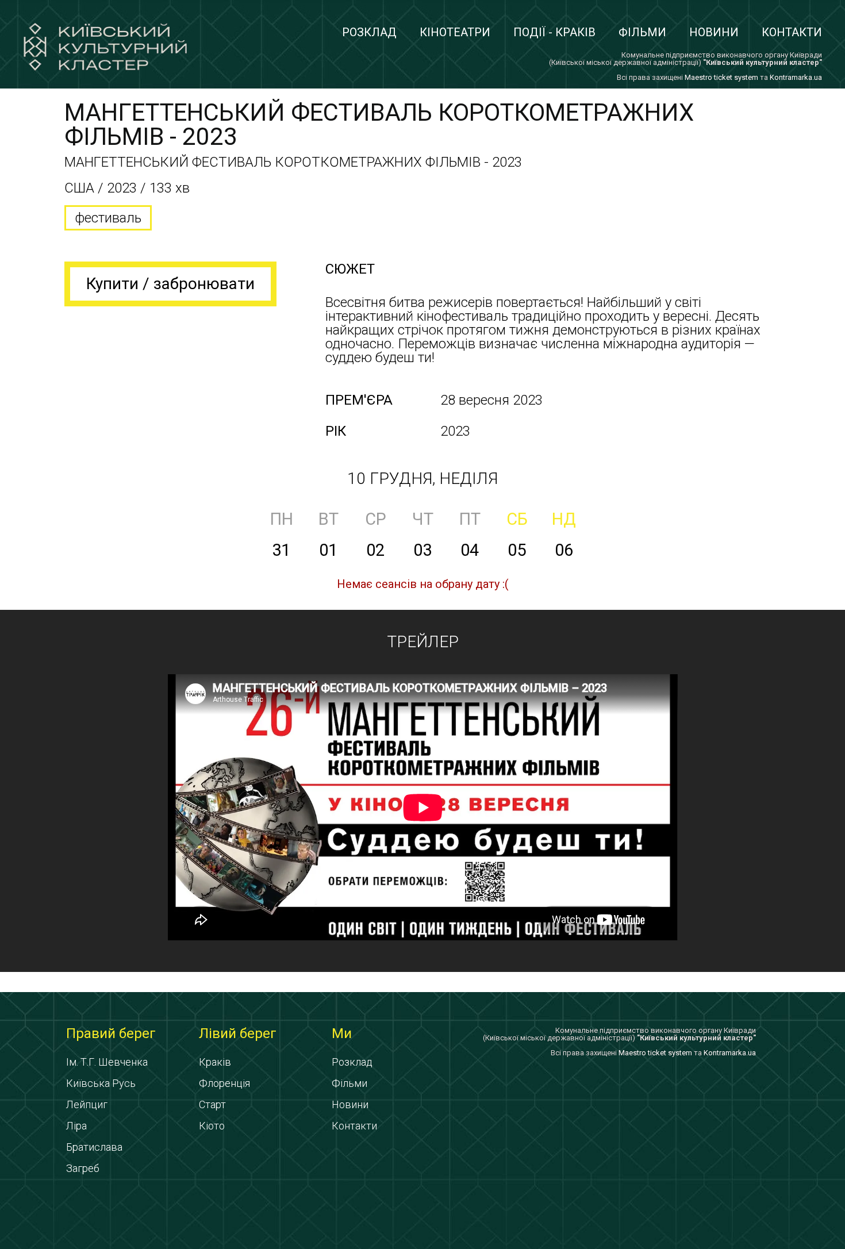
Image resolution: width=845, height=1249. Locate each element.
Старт (212, 1104)
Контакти (792, 32)
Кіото (212, 1126)
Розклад (369, 32)
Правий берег (111, 1033)
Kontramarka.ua (796, 77)
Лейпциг (86, 1104)
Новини (714, 32)
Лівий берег (237, 1033)
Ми (342, 1033)
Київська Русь (101, 1083)
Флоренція (224, 1083)
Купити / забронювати (170, 283)
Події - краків (554, 32)
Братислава (94, 1147)
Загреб (82, 1168)
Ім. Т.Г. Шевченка (107, 1062)
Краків (215, 1062)
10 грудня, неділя (422, 478)
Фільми (642, 32)
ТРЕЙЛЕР (423, 641)
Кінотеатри (455, 32)
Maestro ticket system (721, 77)
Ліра (76, 1126)
